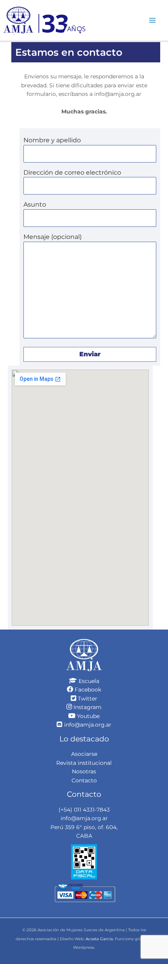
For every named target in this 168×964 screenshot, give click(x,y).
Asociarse (84, 754)
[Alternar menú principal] (152, 20)
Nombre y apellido (52, 140)
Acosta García (99, 938)
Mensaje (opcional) (52, 237)
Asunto (34, 204)
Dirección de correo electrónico (72, 172)
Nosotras (84, 771)
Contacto (84, 780)
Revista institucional (84, 763)
